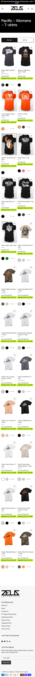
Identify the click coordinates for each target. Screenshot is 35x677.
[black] (7, 85)
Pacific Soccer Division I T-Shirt (8, 421)
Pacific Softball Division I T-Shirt (25, 421)
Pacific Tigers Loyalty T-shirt (8, 71)
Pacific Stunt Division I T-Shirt (8, 465)
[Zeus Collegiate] (17, 8)
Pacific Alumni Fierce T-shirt (8, 202)
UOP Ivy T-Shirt (22, 114)
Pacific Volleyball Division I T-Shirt (9, 552)
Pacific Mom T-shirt (23, 157)
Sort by (25, 40)
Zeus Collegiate (10, 672)
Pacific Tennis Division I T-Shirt (9, 509)
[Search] (28, 9)
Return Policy (5, 620)
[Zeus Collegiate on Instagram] (7, 641)
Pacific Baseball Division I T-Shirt (25, 290)
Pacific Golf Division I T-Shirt (25, 377)
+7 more (12, 128)
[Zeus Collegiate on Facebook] (4, 641)
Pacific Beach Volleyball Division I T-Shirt (25, 333)
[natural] (19, 260)
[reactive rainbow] (7, 129)
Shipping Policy (6, 623)
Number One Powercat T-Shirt (9, 158)
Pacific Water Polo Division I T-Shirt (26, 552)
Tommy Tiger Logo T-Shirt (9, 245)
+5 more (28, 170)
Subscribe (6, 662)
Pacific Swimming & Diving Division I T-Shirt (25, 465)
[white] (3, 479)
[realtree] (3, 304)
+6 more (12, 258)
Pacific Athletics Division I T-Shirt (8, 290)
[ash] (23, 260)
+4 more (12, 85)
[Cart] (32, 9)
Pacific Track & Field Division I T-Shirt (24, 509)
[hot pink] (23, 171)
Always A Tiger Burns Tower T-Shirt (24, 71)
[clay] (3, 435)
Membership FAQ (7, 617)
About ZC (4, 605)
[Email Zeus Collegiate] (2, 641)
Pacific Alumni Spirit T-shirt (25, 201)
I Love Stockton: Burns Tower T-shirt (8, 114)
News (3, 608)
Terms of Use (5, 629)
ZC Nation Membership (8, 614)
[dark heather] (3, 85)
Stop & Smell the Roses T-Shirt (25, 246)
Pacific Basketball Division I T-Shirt (9, 333)
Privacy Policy (5, 626)
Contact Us (5, 611)
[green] (7, 258)
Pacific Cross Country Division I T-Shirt (7, 377)
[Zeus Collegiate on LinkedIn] (9, 641)
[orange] (3, 129)
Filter (10, 40)
